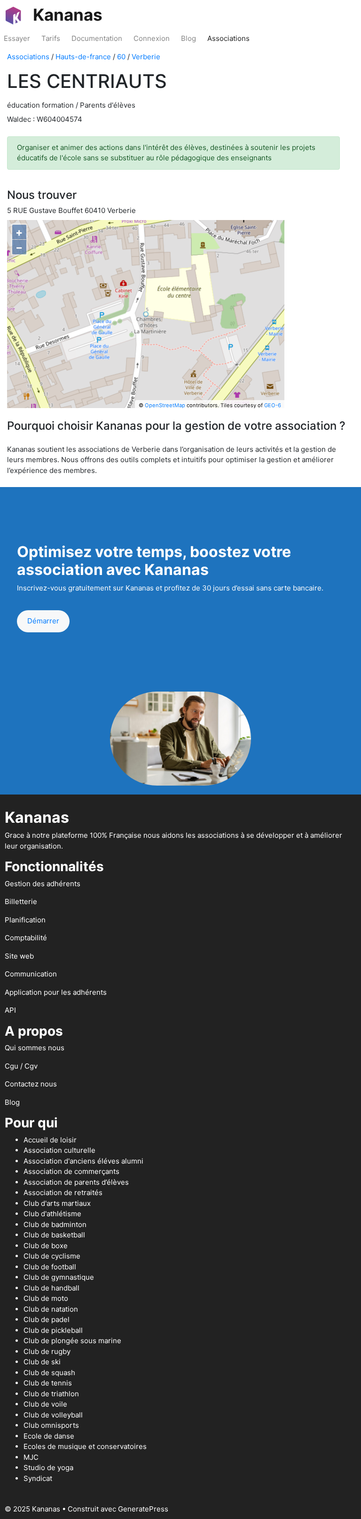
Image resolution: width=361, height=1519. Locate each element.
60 (121, 56)
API (10, 1010)
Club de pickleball (53, 1330)
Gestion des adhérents (42, 883)
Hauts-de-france (83, 56)
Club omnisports (51, 1425)
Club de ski (42, 1361)
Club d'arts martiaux (57, 1203)
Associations (228, 38)
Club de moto (46, 1298)
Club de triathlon (51, 1393)
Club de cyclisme (52, 1255)
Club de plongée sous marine (72, 1340)
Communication (31, 973)
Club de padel (47, 1319)
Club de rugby (47, 1351)
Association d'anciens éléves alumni (83, 1161)
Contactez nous (31, 1083)
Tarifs (50, 38)
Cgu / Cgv (21, 1066)
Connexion (151, 38)
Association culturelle (59, 1150)
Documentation (96, 38)
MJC (31, 1457)
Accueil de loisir (50, 1139)
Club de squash (49, 1372)
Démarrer (43, 620)
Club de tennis (48, 1382)
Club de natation (51, 1309)
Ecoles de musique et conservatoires (85, 1446)
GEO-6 (272, 405)
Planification (25, 919)
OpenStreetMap (165, 405)
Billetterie (21, 901)
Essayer (17, 38)
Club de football (50, 1266)
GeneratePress (143, 1508)
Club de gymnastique (59, 1277)
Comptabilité (26, 937)
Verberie (146, 56)
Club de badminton (55, 1224)
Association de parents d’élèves (76, 1182)
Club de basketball (54, 1234)
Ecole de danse (49, 1436)
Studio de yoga (48, 1467)
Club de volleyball (53, 1414)
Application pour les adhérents (56, 992)
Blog (188, 38)
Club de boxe (46, 1245)
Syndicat (38, 1478)
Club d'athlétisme (52, 1213)
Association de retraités (63, 1192)
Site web (19, 956)
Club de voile (45, 1404)
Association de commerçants (71, 1171)
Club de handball (51, 1287)
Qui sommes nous (34, 1047)
